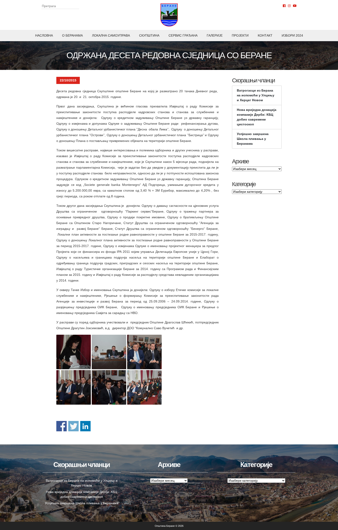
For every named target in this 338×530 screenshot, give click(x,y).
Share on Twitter (73, 426)
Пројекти (240, 35)
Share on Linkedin (85, 426)
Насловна (44, 35)
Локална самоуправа (111, 35)
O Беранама (72, 35)
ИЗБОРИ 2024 (292, 35)
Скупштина (149, 35)
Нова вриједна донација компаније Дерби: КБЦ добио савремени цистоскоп (256, 117)
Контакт (265, 35)
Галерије (215, 35)
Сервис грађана (183, 35)
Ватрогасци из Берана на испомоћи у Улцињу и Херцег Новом (255, 95)
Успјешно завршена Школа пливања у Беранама (253, 138)
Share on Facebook (61, 426)
